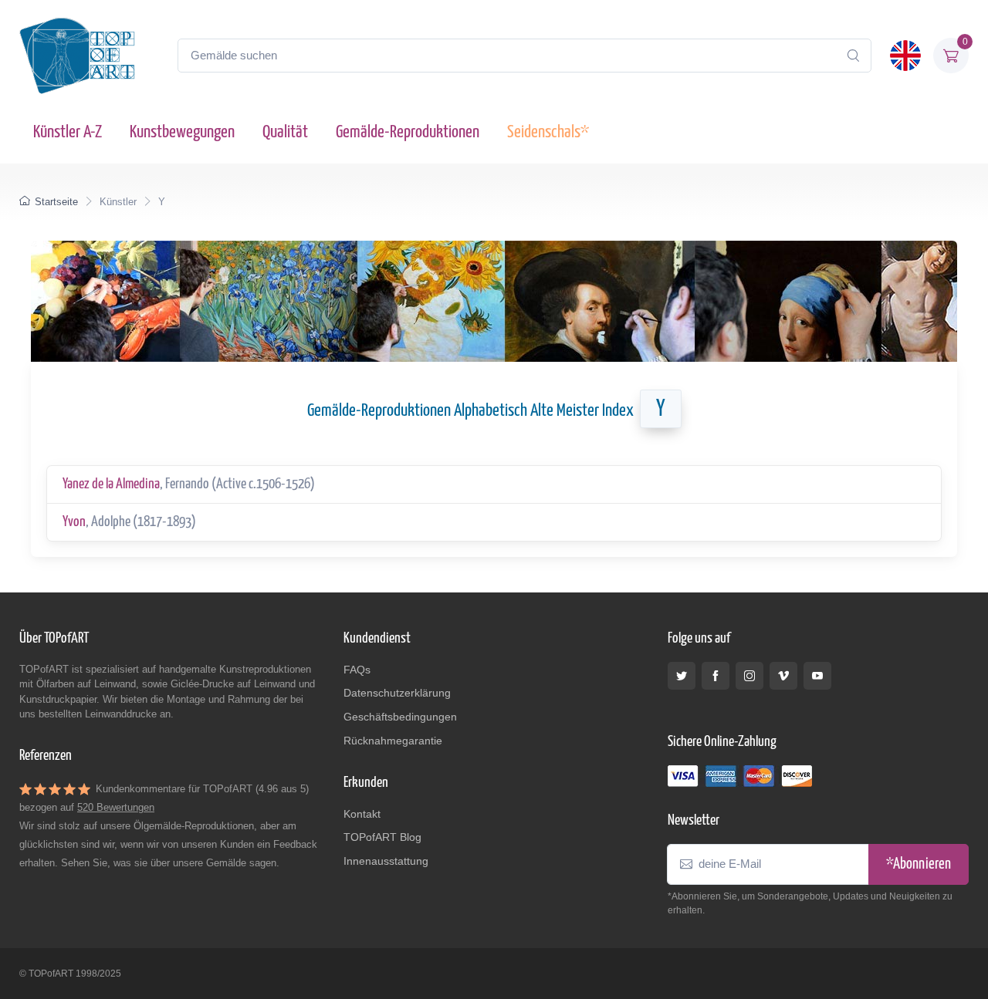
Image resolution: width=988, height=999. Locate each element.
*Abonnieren (918, 864)
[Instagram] (749, 676)
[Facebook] (715, 676)
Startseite (56, 202)
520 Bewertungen (115, 807)
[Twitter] (681, 676)
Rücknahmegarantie (392, 740)
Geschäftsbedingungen (400, 716)
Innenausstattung (385, 861)
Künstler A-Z (67, 132)
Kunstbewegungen (182, 132)
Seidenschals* (548, 132)
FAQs (356, 669)
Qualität (285, 132)
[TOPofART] (77, 55)
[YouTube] (817, 676)
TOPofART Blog (382, 837)
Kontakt (362, 814)
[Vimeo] (783, 676)
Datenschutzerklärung (397, 693)
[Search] (853, 55)
